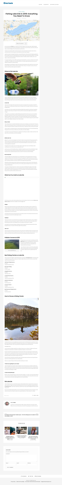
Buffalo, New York (8, 138)
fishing (12, 46)
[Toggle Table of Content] (25, 43)
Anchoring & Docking (54, 4)
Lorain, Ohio (7, 102)
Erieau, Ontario (7, 121)
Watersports (46, 4)
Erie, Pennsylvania (8, 154)
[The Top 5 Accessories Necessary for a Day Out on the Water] (33, 431)
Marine (23, 11)
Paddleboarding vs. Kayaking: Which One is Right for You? (10, 438)
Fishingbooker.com (29, 257)
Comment (7, 395)
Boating (40, 4)
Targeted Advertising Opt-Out (46, 481)
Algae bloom (22, 241)
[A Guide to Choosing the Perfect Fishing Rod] (21, 430)
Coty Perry (24, 18)
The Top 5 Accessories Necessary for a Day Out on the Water (33, 438)
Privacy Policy (13, 481)
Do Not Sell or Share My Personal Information (32, 481)
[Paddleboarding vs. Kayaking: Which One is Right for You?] (10, 431)
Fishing (20, 11)
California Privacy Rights (20, 481)
